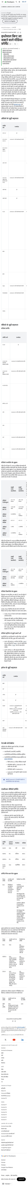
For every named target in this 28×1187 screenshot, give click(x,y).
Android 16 (4, 1107)
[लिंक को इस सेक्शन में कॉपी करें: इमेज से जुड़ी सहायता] (18, 668)
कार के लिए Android (5, 1095)
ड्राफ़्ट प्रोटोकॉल (8, 759)
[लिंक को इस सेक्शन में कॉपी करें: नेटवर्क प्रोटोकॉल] (15, 743)
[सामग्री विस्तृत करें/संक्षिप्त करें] (19, 49)
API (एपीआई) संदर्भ (5, 1131)
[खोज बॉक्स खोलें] (16, 2)
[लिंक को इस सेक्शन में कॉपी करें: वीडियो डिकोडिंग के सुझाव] (18, 591)
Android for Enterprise (6, 1050)
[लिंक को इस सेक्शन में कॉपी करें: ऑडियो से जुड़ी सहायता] (19, 119)
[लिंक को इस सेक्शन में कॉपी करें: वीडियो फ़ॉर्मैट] (11, 328)
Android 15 (4, 1109)
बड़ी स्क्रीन (3, 1088)
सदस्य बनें (21, 1179)
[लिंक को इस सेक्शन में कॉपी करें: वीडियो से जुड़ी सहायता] (19, 325)
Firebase (3, 1165)
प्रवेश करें (24, 2)
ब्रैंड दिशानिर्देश (14, 1175)
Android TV (4, 1098)
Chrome (3, 1162)
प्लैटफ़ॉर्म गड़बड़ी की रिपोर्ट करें (7, 1142)
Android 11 (3, 1119)
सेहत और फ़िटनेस (4, 1074)
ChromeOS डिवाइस (5, 1093)
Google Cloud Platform (7, 1167)
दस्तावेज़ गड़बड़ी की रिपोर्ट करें (7, 1145)
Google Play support (6, 1147)
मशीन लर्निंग (3, 1072)
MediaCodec (17, 104)
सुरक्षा (2, 1053)
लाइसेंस (7, 1175)
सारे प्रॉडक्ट (3, 1170)
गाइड (20, 29)
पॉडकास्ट (3, 1063)
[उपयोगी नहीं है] (20, 32)
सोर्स (2, 1055)
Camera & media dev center (10, 6)
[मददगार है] (18, 32)
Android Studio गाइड (6, 1126)
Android (3, 1048)
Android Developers (5, 27)
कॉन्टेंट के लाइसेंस (20, 1027)
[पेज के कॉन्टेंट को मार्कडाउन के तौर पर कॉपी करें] (15, 44)
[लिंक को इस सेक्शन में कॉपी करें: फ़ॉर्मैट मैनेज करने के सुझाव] (19, 874)
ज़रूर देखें (14, 27)
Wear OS (3, 1090)
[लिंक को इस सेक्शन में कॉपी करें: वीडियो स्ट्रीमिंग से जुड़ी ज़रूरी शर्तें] (22, 633)
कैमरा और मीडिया (4, 1076)
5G (2, 1081)
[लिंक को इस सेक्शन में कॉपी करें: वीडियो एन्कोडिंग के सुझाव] (18, 463)
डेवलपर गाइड (4, 1128)
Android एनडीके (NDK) (6, 1136)
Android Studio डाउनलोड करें (7, 1133)
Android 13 (4, 1114)
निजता (2, 1079)
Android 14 (4, 1112)
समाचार (2, 1058)
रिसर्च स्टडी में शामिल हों (5, 1150)
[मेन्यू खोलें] (2, 2)
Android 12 (4, 1117)
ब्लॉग (2, 1060)
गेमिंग (2, 1069)
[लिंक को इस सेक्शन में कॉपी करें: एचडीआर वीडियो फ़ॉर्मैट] (20, 789)
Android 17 (4, 1104)
